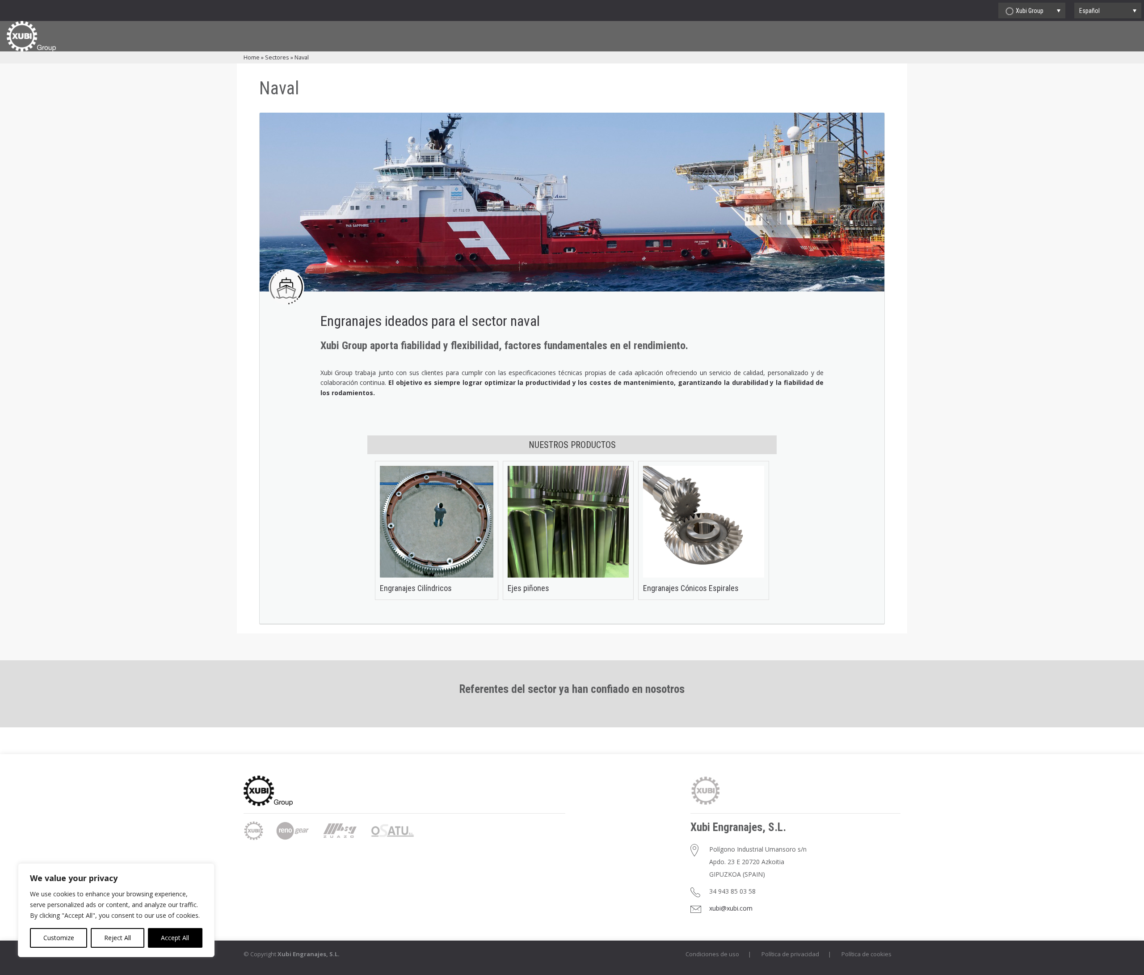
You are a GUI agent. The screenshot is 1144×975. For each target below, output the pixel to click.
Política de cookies (866, 954)
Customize (58, 937)
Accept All (175, 937)
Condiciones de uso (712, 954)
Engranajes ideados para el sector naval (430, 320)
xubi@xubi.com (731, 908)
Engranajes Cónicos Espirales (691, 588)
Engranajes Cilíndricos (416, 588)
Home (252, 57)
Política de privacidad (790, 954)
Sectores (277, 57)
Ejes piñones (528, 588)
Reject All (117, 937)
